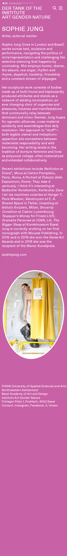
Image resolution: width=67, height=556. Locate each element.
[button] (61, 8)
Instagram (22, 405)
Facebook (37, 405)
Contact (7, 405)
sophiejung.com (14, 254)
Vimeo (53, 405)
